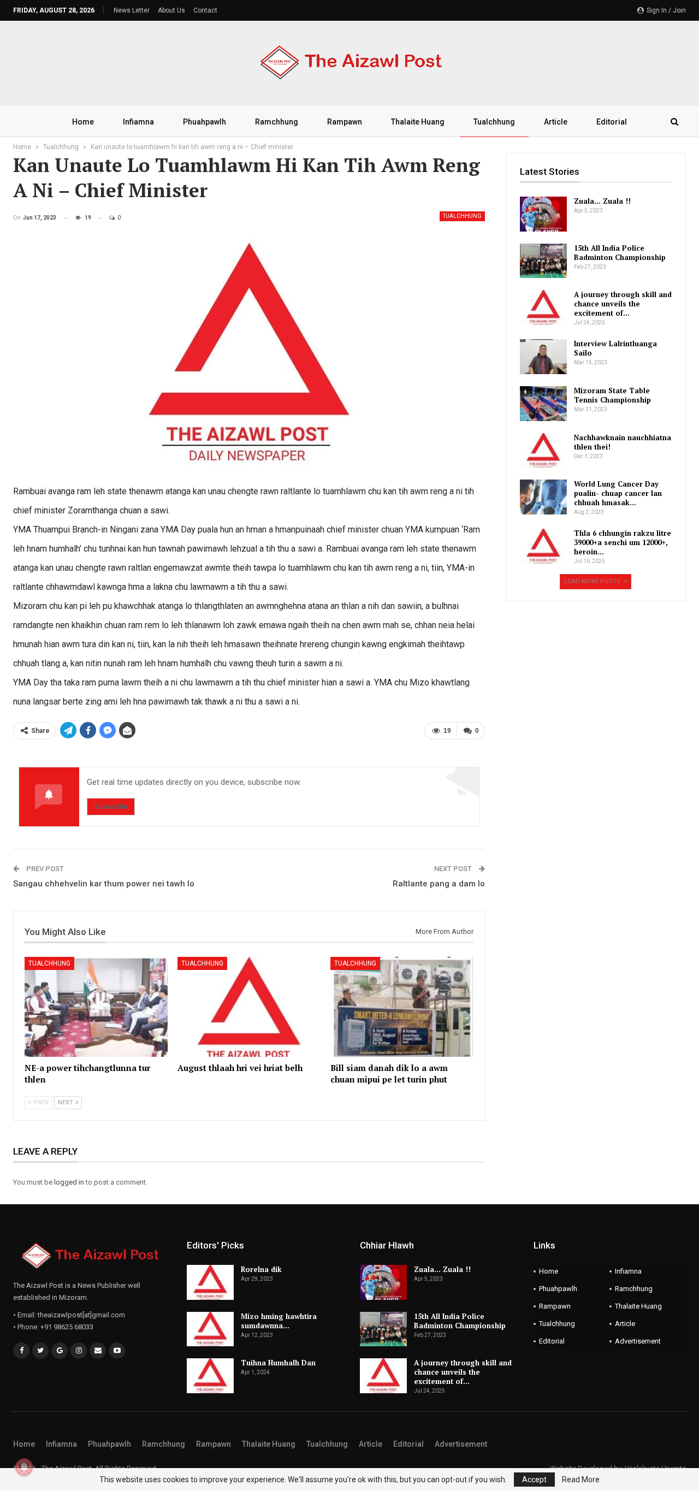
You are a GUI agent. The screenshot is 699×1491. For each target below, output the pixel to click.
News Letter (132, 10)
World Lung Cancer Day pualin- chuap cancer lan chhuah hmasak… (618, 493)
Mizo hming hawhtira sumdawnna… (279, 1320)
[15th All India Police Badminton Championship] (543, 261)
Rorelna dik (261, 1269)
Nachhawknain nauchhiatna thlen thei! (622, 442)
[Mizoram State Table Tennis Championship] (543, 403)
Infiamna (138, 121)
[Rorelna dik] (210, 1282)
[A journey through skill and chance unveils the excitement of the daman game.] (543, 307)
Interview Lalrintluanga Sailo (615, 348)
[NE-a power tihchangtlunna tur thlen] (96, 1007)
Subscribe (110, 806)
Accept (534, 1479)
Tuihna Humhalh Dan (278, 1363)
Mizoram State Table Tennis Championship (612, 395)
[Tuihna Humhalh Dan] (210, 1375)
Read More (581, 1479)
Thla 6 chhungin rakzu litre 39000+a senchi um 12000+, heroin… (622, 542)
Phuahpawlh (204, 121)
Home (83, 121)
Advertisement (638, 1341)
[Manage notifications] (24, 1467)
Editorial (611, 121)
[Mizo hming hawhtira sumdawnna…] (210, 1329)
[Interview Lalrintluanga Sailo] (543, 356)
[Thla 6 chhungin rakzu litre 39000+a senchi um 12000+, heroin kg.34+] (543, 546)
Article (555, 121)
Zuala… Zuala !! (602, 201)
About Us (171, 10)
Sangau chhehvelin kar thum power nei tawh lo (103, 884)
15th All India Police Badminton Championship (620, 252)
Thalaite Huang (418, 121)
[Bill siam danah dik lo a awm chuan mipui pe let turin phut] (401, 1007)
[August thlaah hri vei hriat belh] (249, 1007)
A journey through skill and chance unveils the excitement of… (623, 303)
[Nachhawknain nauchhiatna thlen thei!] (543, 450)
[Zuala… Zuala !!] (543, 214)
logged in (69, 1182)
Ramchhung (276, 121)
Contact (205, 10)
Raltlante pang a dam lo (439, 884)
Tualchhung (494, 121)
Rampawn (344, 121)
